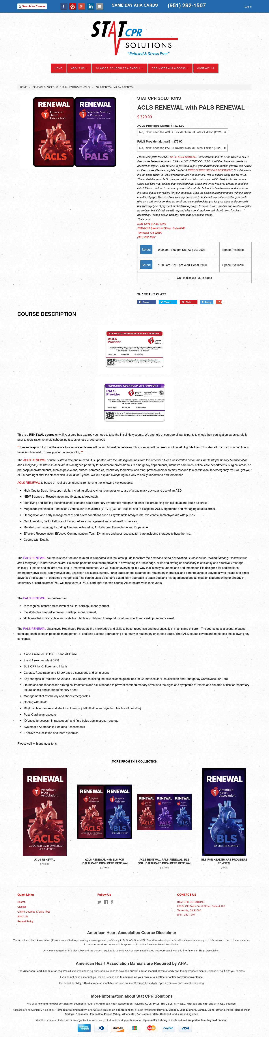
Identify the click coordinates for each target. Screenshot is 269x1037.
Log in (248, 6)
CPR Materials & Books (169, 68)
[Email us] (99, 6)
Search (21, 902)
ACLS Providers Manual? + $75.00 (160, 125)
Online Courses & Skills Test (33, 911)
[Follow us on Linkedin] (90, 6)
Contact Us (205, 68)
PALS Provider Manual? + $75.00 (159, 141)
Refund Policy (25, 921)
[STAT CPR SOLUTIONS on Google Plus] (113, 902)
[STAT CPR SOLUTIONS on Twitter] (99, 902)
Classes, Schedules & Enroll (118, 68)
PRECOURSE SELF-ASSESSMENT (210, 170)
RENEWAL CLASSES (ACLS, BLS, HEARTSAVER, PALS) (61, 86)
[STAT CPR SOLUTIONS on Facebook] (106, 902)
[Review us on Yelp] (72, 6)
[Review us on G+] (81, 6)
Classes (22, 906)
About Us (78, 68)
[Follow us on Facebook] (63, 6)
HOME (58, 68)
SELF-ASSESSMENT (183, 157)
